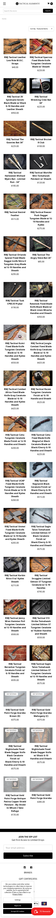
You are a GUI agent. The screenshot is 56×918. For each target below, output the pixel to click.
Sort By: (33, 29)
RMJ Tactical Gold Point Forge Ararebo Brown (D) (15, 712)
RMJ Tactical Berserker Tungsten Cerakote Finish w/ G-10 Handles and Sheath (15, 670)
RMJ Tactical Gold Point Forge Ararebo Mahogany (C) (41, 712)
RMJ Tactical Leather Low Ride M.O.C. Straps (15, 60)
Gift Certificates (28, 878)
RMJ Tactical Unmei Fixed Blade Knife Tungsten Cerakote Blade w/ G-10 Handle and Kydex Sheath (15, 533)
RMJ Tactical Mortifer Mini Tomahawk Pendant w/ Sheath (41, 175)
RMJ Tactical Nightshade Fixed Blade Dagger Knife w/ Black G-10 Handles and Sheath (41, 752)
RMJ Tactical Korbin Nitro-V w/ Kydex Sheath (15, 578)
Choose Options (15, 52)
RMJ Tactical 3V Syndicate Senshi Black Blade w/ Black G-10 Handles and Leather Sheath (15, 103)
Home (4, 19)
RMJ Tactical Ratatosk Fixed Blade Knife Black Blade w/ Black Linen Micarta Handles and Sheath (41, 307)
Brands (28, 872)
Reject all (17, 906)
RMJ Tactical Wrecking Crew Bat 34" (41, 99)
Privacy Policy (17, 894)
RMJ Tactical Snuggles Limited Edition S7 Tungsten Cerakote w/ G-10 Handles (41, 581)
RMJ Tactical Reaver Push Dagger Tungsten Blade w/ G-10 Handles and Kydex (41, 218)
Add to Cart (15, 91)
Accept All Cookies (17, 911)
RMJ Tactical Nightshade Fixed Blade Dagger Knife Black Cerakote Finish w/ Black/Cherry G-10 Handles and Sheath (15, 755)
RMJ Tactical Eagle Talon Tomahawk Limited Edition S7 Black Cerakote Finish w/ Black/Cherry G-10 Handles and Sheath (41, 536)
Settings (18, 900)
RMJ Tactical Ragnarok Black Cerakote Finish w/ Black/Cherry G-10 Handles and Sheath (41, 487)
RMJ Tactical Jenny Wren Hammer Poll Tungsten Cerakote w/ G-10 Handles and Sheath (15, 624)
